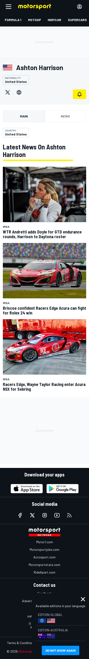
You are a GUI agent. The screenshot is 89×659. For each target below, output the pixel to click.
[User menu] (79, 6)
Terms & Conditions (21, 643)
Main (24, 116)
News (65, 116)
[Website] (19, 92)
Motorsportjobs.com (44, 549)
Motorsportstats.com (44, 565)
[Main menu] (8, 6)
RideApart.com (44, 572)
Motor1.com (44, 542)
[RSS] (69, 515)
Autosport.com (44, 557)
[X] (7, 92)
